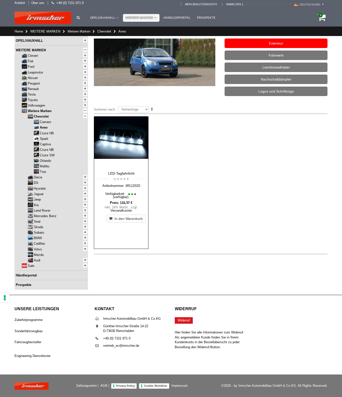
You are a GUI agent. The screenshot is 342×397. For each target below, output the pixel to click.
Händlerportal (177, 18)
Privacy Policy (125, 385)
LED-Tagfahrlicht (121, 173)
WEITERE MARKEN (139, 18)
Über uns (37, 3)
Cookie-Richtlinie (155, 385)
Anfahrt (20, 3)
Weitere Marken (79, 31)
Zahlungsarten (86, 385)
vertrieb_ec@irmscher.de (121, 345)
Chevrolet (104, 31)
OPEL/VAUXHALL (102, 18)
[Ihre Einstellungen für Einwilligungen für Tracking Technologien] (5, 297)
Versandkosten (121, 210)
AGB (103, 385)
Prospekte (206, 18)
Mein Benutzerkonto (201, 4)
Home (19, 31)
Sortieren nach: (105, 109)
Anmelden (233, 4)
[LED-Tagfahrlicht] (121, 143)
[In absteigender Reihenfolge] (152, 109)
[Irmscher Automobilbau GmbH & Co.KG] (43, 18)
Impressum (180, 385)
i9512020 (132, 186)
